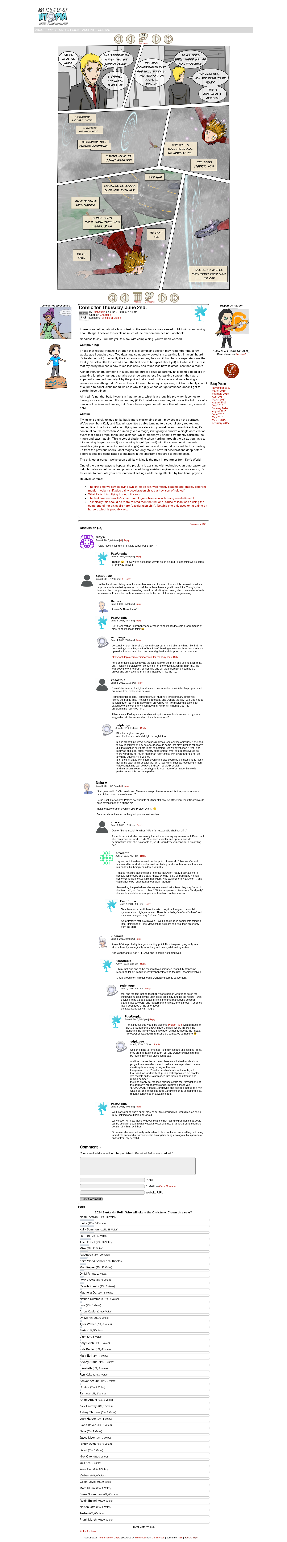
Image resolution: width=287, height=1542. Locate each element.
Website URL (154, 1192)
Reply (126, 540)
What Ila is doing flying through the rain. (114, 494)
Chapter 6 (105, 314)
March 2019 (219, 390)
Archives (137, 302)
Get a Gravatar (167, 1186)
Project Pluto (175, 1024)
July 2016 (217, 405)
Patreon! (241, 354)
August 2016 (219, 402)
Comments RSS (198, 524)
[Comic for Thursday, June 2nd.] (143, 289)
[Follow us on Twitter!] (55, 389)
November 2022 (221, 387)
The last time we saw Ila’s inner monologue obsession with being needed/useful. (141, 498)
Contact (105, 30)
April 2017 (218, 396)
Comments (143, 39)
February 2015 (220, 423)
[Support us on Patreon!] (231, 348)
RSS (180, 1537)
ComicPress (158, 1537)
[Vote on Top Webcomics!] (55, 337)
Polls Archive (88, 1531)
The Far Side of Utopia (52, 14)
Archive (88, 30)
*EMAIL (161, 1186)
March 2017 (219, 399)
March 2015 (219, 420)
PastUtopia (99, 312)
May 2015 (217, 417)
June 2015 (218, 414)
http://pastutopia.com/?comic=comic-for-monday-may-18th (145, 657)
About (40, 30)
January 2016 (220, 408)
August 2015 (219, 411)
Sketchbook (69, 30)
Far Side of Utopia (110, 317)
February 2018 (220, 393)
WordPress (141, 1537)
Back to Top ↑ (191, 1537)
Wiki (52, 30)
